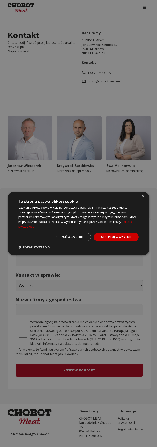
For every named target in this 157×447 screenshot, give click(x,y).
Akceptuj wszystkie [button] (116, 237)
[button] (34, 247)
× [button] (142, 196)
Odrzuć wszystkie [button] (69, 237)
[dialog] (78, 223)
